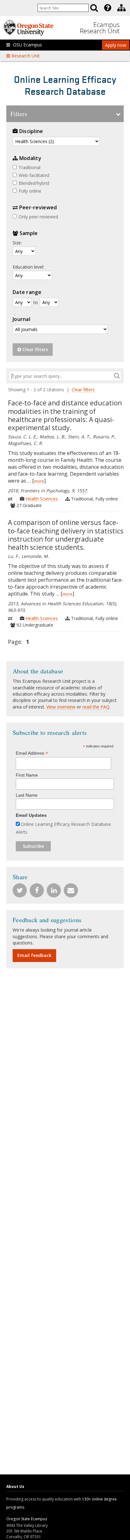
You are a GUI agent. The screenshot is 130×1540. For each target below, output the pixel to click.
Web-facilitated (34, 175)
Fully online (30, 191)
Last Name (27, 795)
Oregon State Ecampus (26, 1518)
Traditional (29, 167)
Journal (21, 319)
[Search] (94, 8)
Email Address (32, 753)
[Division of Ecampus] (121, 8)
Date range (27, 292)
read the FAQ (95, 707)
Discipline (31, 131)
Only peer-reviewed (38, 217)
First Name (27, 775)
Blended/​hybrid (34, 183)
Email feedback (34, 955)
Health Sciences (42, 499)
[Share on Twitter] (20, 889)
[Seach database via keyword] (117, 376)
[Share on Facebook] (37, 889)
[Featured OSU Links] (107, 8)
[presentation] (107, 8)
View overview (60, 707)
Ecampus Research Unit (100, 27)
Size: (17, 243)
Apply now (115, 45)
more (39, 481)
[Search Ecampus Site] (94, 8)
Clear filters (34, 349)
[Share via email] (72, 889)
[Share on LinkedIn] (54, 889)
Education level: (28, 267)
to (35, 302)
